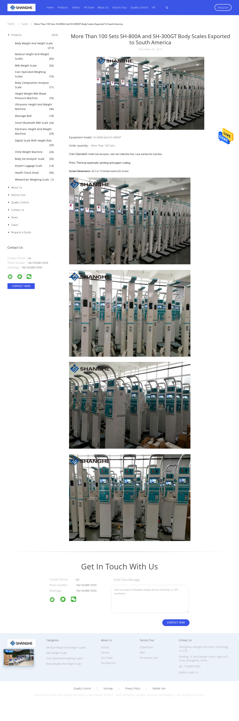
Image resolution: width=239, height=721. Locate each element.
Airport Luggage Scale (34, 165)
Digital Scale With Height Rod (34, 143)
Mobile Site (159, 688)
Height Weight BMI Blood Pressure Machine (34, 96)
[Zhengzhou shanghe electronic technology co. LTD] (54, 600)
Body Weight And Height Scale (34, 45)
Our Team (107, 657)
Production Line (149, 657)
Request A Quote (21, 232)
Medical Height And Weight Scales (34, 56)
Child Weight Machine (34, 152)
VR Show (89, 7)
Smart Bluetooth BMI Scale (34, 122)
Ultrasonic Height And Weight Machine (34, 107)
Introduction (108, 663)
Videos (76, 7)
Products (63, 7)
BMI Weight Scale (34, 65)
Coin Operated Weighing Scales (34, 74)
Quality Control (139, 7)
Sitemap (108, 688)
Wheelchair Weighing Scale (34, 179)
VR (153, 7)
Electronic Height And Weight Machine (34, 131)
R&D (142, 652)
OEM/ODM (146, 647)
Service (105, 652)
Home (50, 7)
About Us (103, 7)
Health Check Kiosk (34, 172)
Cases (14, 225)
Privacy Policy (132, 688)
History (105, 647)
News (14, 217)
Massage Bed (34, 116)
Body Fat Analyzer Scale (34, 159)
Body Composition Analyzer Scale (34, 85)
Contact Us (17, 210)
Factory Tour (119, 7)
